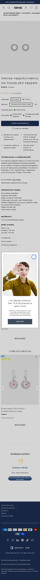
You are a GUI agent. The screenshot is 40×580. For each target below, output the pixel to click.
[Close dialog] (34, 257)
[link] (20, 275)
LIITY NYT (20, 321)
